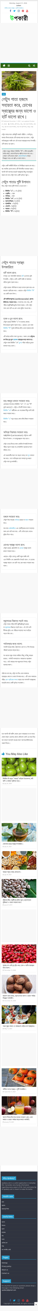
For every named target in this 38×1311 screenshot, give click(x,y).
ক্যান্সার (3, 1205)
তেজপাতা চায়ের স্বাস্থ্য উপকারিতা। (13, 844)
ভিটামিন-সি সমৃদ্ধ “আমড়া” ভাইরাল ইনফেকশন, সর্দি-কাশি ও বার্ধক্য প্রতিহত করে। (18, 779)
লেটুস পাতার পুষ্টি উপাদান (21, 127)
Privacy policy (6, 1266)
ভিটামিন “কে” (7, 410)
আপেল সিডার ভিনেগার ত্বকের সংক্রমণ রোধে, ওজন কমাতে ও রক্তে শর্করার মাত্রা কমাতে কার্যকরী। (18, 1118)
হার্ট (23, 276)
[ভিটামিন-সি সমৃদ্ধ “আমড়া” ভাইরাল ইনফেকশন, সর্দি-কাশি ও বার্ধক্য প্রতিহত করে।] (19, 759)
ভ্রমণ (3, 1229)
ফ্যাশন (3, 1222)
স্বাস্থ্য (28, 127)
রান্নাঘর (3, 1232)
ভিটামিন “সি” (30, 290)
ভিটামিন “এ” (7, 419)
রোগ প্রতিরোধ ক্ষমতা (11, 679)
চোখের (22, 548)
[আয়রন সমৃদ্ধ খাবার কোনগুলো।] (19, 852)
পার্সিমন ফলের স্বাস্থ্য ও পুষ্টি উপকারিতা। (14, 1089)
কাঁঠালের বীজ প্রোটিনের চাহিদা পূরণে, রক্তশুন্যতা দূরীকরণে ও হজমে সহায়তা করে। (17, 901)
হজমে (27, 520)
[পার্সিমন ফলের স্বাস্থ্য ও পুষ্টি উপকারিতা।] (19, 1069)
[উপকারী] (4, 65)
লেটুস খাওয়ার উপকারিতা (28, 124)
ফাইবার (17, 520)
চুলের (20, 342)
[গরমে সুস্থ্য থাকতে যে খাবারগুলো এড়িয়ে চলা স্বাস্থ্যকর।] (19, 1006)
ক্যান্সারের (8, 627)
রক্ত (3, 1202)
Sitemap (4, 1263)
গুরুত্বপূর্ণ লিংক (5, 1209)
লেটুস (21, 124)
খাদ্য (4, 94)
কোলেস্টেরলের (22, 156)
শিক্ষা (3, 1246)
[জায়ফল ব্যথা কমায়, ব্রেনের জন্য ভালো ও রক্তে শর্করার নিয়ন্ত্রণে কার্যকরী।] (19, 976)
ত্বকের (15, 339)
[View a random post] (34, 65)
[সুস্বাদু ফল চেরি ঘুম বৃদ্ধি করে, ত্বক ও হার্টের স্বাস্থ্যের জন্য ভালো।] (19, 946)
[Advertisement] (19, 42)
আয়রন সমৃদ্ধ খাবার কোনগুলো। (12, 872)
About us (5, 1270)
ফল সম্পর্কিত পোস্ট (6, 1249)
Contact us (5, 1273)
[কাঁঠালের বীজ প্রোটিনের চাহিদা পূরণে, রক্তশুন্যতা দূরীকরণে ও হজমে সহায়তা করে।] (19, 880)
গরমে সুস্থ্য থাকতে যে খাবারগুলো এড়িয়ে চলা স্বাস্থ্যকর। (19, 1026)
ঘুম (29, 455)
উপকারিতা (12, 124)
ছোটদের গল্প (4, 1243)
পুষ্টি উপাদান (17, 124)
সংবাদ (3, 1239)
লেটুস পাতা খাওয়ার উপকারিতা (10, 127)
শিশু (2, 1236)
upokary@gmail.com (9, 1290)
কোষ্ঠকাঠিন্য (12, 528)
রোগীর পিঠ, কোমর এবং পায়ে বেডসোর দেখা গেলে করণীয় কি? (18, 8)
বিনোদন (3, 1225)
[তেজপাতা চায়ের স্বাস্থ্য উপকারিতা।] (19, 824)
